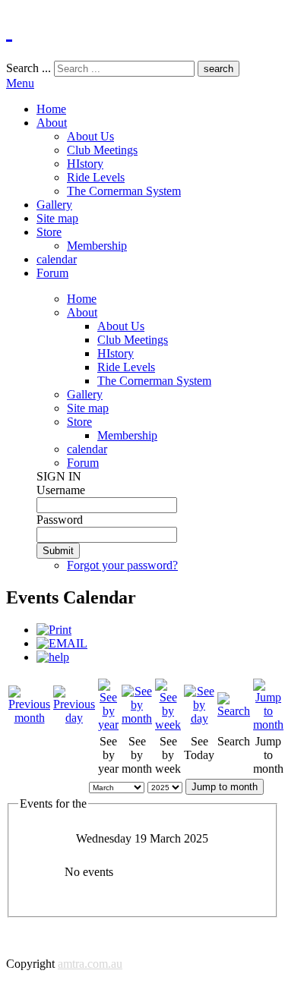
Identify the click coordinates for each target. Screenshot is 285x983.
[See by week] (168, 724)
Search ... (28, 67)
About (51, 122)
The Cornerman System (124, 190)
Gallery (54, 204)
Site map (57, 218)
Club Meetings (102, 149)
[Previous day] (74, 717)
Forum (52, 272)
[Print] (53, 629)
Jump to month (225, 786)
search (218, 68)
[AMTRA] (9, 29)
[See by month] (137, 718)
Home (51, 108)
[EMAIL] (61, 643)
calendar (56, 259)
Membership (97, 245)
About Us (90, 136)
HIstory (85, 163)
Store (49, 231)
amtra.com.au (90, 963)
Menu (20, 83)
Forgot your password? (122, 565)
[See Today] (199, 718)
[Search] (233, 710)
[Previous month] (29, 717)
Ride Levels (96, 177)
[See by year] (108, 724)
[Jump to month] (268, 724)
